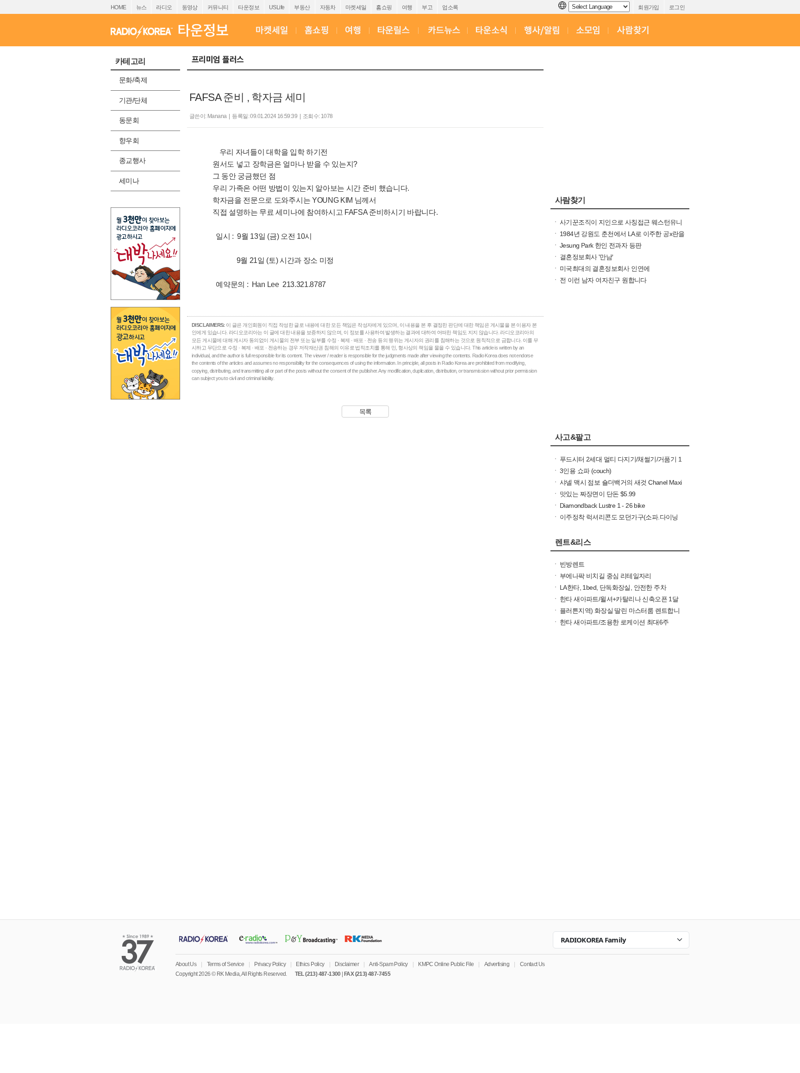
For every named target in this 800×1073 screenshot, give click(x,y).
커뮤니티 (218, 7)
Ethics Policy (310, 964)
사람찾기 (570, 200)
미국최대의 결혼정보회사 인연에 (605, 268)
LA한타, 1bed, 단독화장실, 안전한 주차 (613, 587)
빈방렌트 (572, 564)
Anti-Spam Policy (388, 964)
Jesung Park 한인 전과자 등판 (600, 245)
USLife (276, 7)
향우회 (129, 140)
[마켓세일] (272, 30)
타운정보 (248, 7)
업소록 (450, 7)
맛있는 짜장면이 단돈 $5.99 (598, 494)
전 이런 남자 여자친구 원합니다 (603, 280)
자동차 (328, 7)
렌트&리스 (573, 542)
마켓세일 (356, 7)
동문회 (129, 120)
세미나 (129, 181)
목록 (365, 411)
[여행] (353, 30)
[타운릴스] (393, 30)
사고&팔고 (573, 437)
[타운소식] (491, 30)
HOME (118, 7)
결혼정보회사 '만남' (586, 257)
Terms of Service (225, 964)
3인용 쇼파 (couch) (586, 470)
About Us (185, 964)
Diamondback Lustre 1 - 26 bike (602, 505)
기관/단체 (133, 100)
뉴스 (141, 7)
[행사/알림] (542, 30)
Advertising (496, 964)
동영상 (190, 7)
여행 (407, 7)
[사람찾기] (632, 30)
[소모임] (588, 30)
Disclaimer (347, 964)
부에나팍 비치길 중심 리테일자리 (605, 576)
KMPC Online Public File (446, 964)
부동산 (302, 7)
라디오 (164, 7)
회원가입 (648, 7)
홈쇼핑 (384, 7)
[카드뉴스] (442, 30)
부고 (427, 7)
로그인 (677, 7)
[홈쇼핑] (316, 30)
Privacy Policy (270, 964)
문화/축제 (133, 80)
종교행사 (132, 160)
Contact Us (532, 964)
